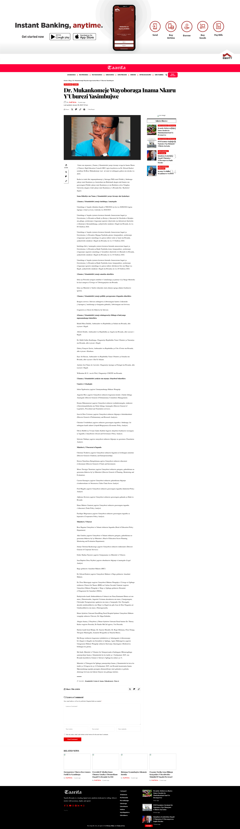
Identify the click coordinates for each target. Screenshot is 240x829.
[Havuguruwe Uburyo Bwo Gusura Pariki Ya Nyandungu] (77, 762)
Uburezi (116, 681)
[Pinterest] (75, 805)
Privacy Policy (110, 826)
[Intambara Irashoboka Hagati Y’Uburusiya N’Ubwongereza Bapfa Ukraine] (151, 155)
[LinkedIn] (78, 805)
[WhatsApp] (83, 805)
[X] (67, 805)
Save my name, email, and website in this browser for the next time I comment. (87, 734)
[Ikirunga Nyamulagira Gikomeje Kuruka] (134, 762)
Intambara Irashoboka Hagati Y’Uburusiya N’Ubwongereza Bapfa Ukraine (163, 819)
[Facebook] (65, 805)
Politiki (76, 84)
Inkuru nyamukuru (163, 125)
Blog (70, 80)
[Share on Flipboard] (76, 109)
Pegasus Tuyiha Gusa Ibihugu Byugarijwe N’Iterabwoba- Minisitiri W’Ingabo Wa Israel (161, 774)
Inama (102, 681)
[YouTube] (70, 805)
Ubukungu (172, 125)
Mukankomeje (108, 681)
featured (96, 681)
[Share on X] (72, 109)
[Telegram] (81, 805)
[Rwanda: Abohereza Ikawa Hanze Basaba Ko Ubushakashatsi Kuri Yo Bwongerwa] (151, 130)
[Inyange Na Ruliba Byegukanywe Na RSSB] (151, 171)
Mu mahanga (162, 153)
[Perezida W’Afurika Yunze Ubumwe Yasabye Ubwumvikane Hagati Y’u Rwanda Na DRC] (105, 762)
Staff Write (72, 102)
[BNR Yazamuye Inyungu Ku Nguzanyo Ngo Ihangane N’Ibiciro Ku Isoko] (151, 143)
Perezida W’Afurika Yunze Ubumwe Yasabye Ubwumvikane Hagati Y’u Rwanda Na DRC (105, 774)
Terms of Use (121, 826)
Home (65, 80)
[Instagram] (73, 805)
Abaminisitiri (89, 681)
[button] (149, 826)
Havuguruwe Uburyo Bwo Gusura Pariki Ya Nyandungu (77, 773)
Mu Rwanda (68, 84)
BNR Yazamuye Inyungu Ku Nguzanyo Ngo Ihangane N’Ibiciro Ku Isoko (167, 144)
